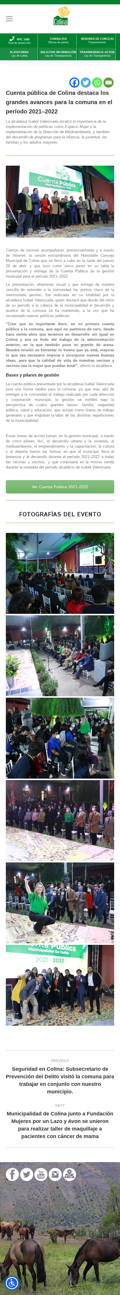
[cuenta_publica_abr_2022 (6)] (60, 738)
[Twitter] (86, 82)
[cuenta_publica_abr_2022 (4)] (60, 820)
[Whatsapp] (97, 82)
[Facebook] (74, 82)
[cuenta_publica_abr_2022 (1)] (60, 902)
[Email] (108, 82)
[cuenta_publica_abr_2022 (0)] (60, 985)
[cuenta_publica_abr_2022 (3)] (60, 573)
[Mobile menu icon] (9, 18)
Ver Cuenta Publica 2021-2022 (60, 486)
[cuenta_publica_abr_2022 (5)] (60, 655)
